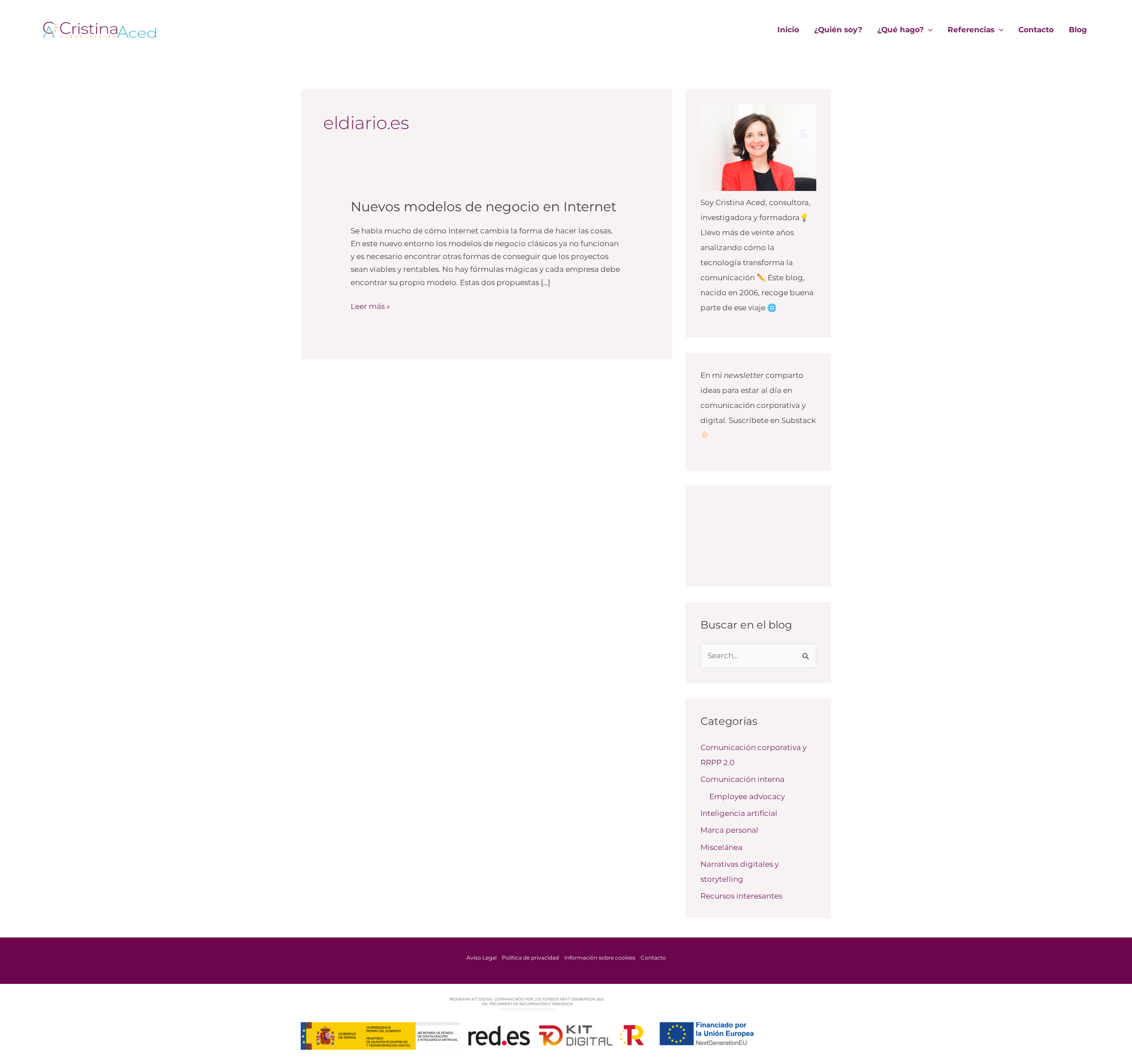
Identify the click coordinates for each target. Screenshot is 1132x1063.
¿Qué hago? (900, 29)
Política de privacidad (530, 957)
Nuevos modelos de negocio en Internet (483, 206)
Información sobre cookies (599, 957)
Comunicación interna (742, 779)
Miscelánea (721, 847)
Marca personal (729, 830)
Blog (1078, 29)
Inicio (788, 29)
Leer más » (370, 305)
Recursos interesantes (741, 896)
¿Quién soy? (838, 29)
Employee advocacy (747, 796)
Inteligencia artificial (738, 813)
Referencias (971, 29)
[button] (928, 29)
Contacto (1036, 29)
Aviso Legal (482, 957)
